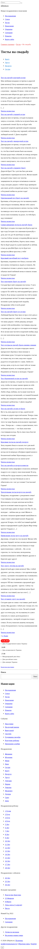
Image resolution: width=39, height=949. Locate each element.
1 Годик (8, 811)
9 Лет (7, 838)
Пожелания (9, 26)
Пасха (7, 908)
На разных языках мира (14, 935)
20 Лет (7, 878)
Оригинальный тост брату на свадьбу (15, 198)
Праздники (9, 724)
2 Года (7, 814)
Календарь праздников (7, 667)
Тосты (7, 23)
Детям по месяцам (12, 932)
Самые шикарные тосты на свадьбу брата (16, 225)
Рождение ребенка (12, 741)
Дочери (8, 794)
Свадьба (8, 734)
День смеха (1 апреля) (13, 905)
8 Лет (7, 834)
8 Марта (8, 902)
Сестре (7, 69)
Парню (7, 784)
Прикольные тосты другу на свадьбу (14, 536)
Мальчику (9, 791)
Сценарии (8, 33)
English (34, 944)
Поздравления (10, 16)
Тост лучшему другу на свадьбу (13, 599)
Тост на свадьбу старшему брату (13, 168)
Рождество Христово (13, 895)
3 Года (7, 818)
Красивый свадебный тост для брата (14, 258)
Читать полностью (8, 111)
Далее (6, 636)
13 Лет (7, 851)
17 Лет (7, 864)
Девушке (8, 781)
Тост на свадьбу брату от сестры (13, 312)
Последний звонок (12, 727)
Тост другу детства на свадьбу (12, 566)
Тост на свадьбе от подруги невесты (14, 465)
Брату (7, 59)
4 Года (7, 821)
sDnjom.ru (5, 6)
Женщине (8, 754)
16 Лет (7, 861)
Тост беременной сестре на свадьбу (14, 378)
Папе (7, 764)
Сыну (7, 798)
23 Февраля (9, 898)
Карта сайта (9, 39)
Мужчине (8, 757)
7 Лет (7, 831)
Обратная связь (24, 944)
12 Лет (7, 848)
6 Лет (7, 828)
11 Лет (7, 845)
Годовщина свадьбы (12, 737)
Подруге (8, 66)
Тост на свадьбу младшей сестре (13, 78)
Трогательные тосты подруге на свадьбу (16, 492)
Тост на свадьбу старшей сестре (13, 114)
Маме (7, 761)
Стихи (7, 19)
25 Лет (7, 881)
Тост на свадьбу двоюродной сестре (14, 141)
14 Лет (7, 854)
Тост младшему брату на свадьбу (13, 282)
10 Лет (7, 841)
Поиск (3, 672)
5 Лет (7, 824)
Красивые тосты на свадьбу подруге (14, 442)
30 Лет (7, 885)
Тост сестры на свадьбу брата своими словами (18, 345)
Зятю (7, 801)
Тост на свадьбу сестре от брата (13, 409)
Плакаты (8, 36)
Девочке (8, 787)
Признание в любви (12, 744)
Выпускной (9, 730)
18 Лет (7, 868)
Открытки (8, 29)
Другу (7, 63)
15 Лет (7, 858)
